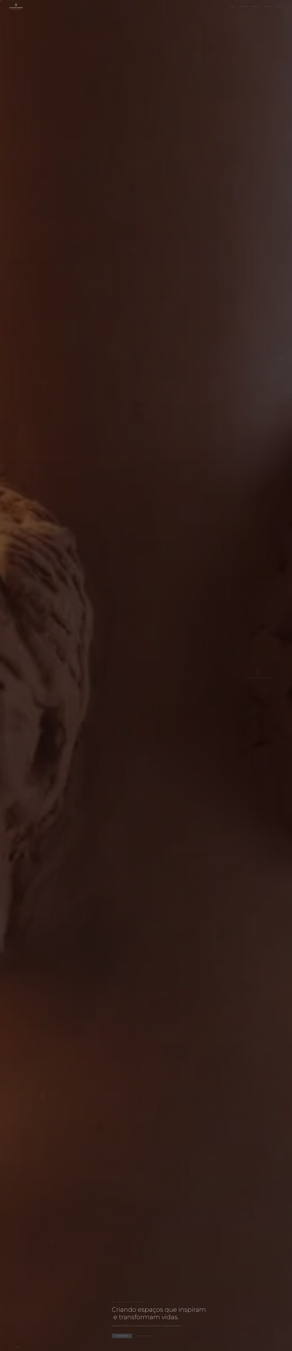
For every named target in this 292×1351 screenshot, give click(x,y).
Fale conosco (141, 1336)
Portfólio (255, 6)
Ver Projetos (122, 1336)
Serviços (243, 6)
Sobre (232, 6)
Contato (279, 6)
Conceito (268, 6)
